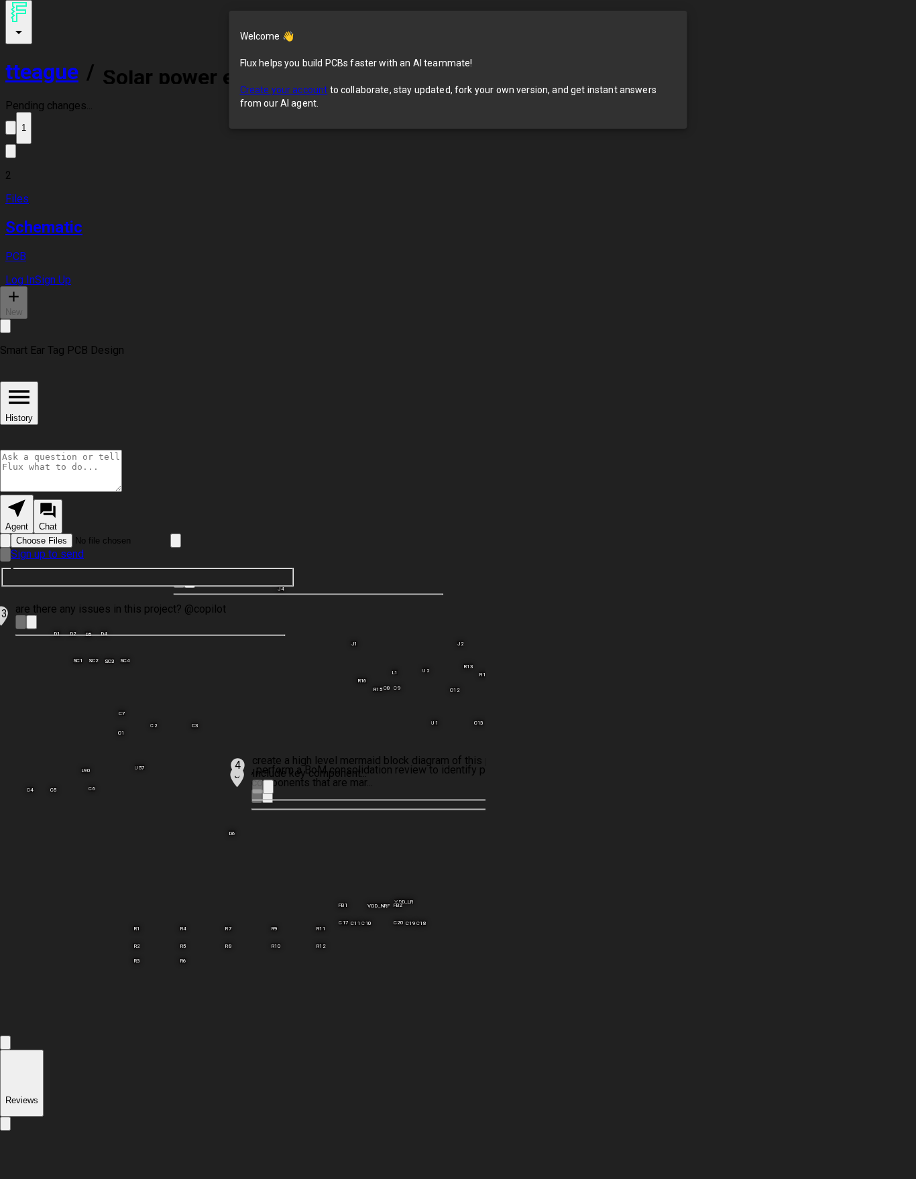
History (19, 418)
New (13, 312)
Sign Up (53, 279)
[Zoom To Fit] (5, 1043)
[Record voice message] (5, 555)
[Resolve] (20, 622)
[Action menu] (18, 22)
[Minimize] (31, 622)
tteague (41, 71)
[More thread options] (5, 326)
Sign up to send (47, 554)
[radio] (17, 514)
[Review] (5, 1124)
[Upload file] (5, 541)
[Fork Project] (10, 151)
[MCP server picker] (175, 541)
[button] (458, 175)
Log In (20, 279)
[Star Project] (10, 128)
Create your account (284, 89)
